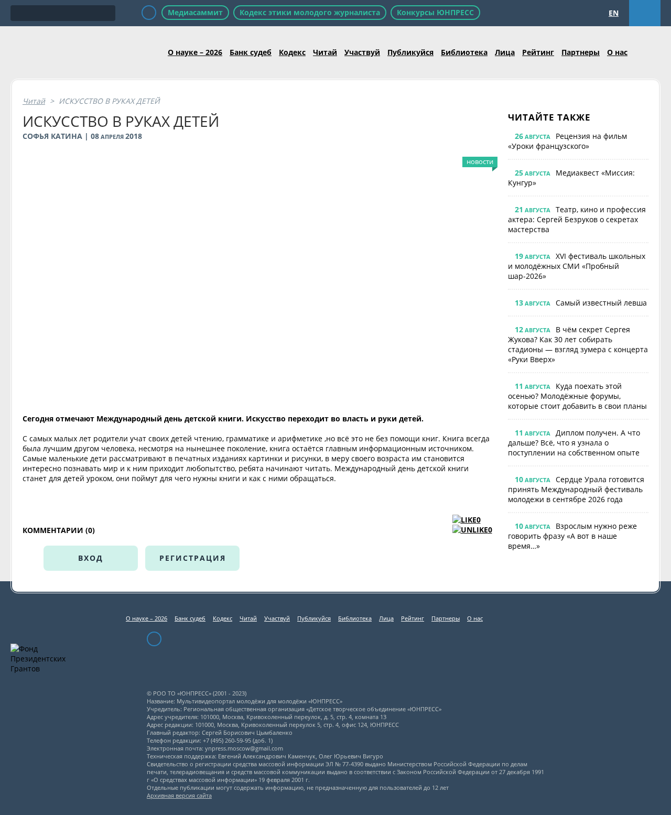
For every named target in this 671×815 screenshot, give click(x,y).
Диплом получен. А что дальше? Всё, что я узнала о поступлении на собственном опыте (574, 443)
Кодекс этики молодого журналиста (310, 12)
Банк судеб (251, 52)
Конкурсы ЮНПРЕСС (435, 12)
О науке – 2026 (195, 52)
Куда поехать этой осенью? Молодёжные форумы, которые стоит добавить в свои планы (577, 396)
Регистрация (192, 558)
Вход (90, 558)
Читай (325, 52)
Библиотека (464, 52)
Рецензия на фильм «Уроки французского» (567, 141)
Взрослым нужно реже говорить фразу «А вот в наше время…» (572, 536)
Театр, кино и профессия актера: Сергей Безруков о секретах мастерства (577, 219)
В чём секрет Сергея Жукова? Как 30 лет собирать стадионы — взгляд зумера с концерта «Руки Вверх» (578, 344)
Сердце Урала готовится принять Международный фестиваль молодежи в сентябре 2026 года (576, 489)
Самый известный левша (601, 303)
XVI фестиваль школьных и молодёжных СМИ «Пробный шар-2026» (576, 266)
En (614, 13)
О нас (617, 52)
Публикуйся (410, 52)
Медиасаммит (195, 12)
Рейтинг (538, 52)
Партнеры (580, 52)
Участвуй (362, 52)
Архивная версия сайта (179, 795)
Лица (505, 52)
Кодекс (292, 52)
